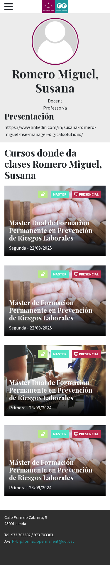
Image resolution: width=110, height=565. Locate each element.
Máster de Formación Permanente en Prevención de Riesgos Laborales (50, 310)
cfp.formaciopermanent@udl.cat (45, 541)
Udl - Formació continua (55, 6)
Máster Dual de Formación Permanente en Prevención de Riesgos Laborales (50, 230)
